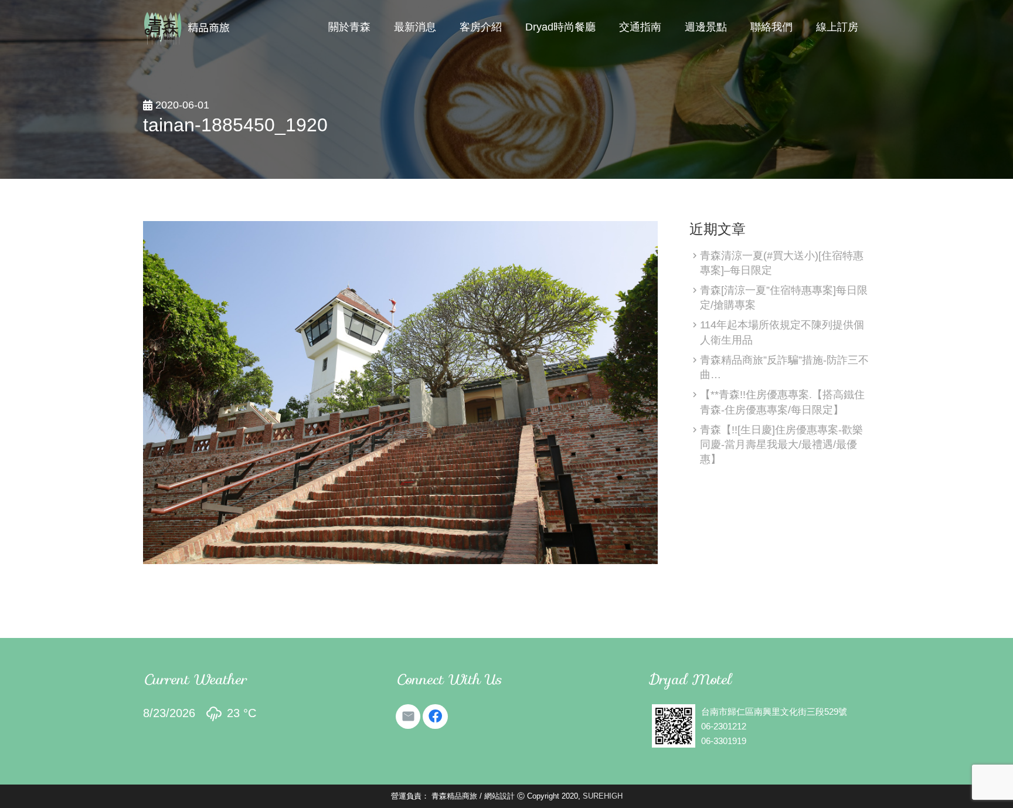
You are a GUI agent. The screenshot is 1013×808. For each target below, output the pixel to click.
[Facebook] (435, 716)
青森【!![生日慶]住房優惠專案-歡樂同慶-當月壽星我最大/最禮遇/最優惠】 (781, 444)
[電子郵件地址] (408, 716)
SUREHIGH (603, 796)
